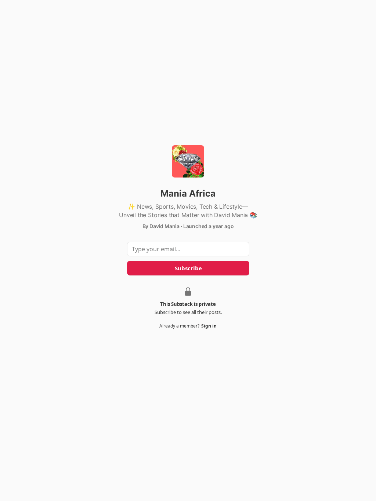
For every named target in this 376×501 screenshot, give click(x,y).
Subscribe (188, 268)
